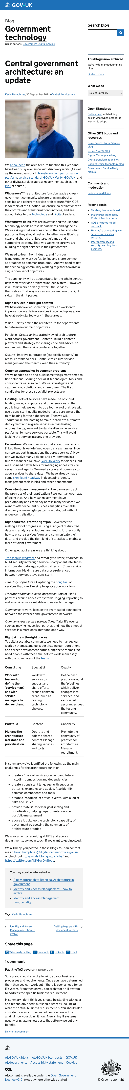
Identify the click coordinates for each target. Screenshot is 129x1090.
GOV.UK (69, 177)
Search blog (98, 25)
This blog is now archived (105, 210)
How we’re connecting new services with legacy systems (106, 234)
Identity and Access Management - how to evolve (22, 930)
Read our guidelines (99, 193)
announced (17, 165)
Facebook (43, 952)
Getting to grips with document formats (66, 928)
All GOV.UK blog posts (47, 1057)
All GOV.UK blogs (17, 1057)
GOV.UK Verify (53, 177)
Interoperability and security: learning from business (104, 245)
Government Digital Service (39, 43)
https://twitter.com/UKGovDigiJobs (29, 860)
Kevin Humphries (15, 94)
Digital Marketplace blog (102, 155)
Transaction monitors (20, 558)
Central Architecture (63, 94)
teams (45, 658)
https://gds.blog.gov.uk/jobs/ (43, 856)
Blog (9, 21)
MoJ (8, 186)
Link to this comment (17, 1031)
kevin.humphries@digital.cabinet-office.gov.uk (46, 852)
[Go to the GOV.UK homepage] (18, 5)
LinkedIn (59, 952)
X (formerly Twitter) (20, 952)
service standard (30, 177)
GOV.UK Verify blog (99, 150)
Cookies (71, 1062)
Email (73, 952)
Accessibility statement (46, 1062)
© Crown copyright (111, 1079)
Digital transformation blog (103, 159)
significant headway (27, 478)
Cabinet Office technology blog (106, 164)
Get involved (95, 114)
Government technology (28, 33)
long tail (62, 582)
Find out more (96, 74)
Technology (39, 214)
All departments (16, 1062)
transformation (48, 173)
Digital (58, 214)
